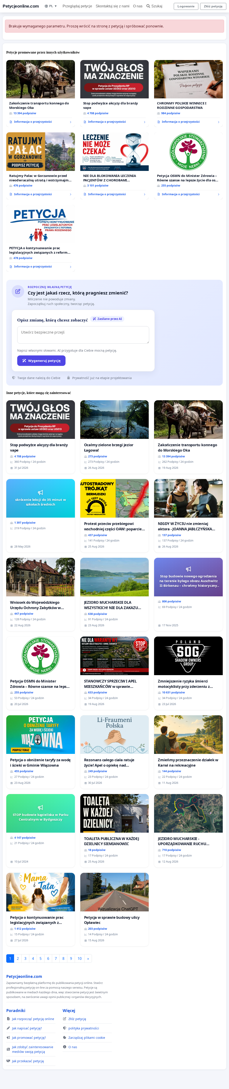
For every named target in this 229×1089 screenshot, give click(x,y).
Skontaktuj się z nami (112, 6)
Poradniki (15, 1010)
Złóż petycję (213, 6)
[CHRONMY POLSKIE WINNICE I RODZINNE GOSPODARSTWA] (188, 93)
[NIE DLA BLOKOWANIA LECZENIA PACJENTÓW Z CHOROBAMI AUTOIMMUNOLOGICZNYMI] (114, 165)
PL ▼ (53, 6)
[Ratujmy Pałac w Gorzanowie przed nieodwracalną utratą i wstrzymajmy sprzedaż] (40, 165)
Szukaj (156, 6)
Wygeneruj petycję (44, 360)
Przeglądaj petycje (77, 6)
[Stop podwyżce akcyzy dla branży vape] (114, 93)
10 (80, 958)
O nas (137, 6)
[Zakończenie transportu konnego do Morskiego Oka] (40, 93)
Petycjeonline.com (21, 6)
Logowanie (186, 6)
